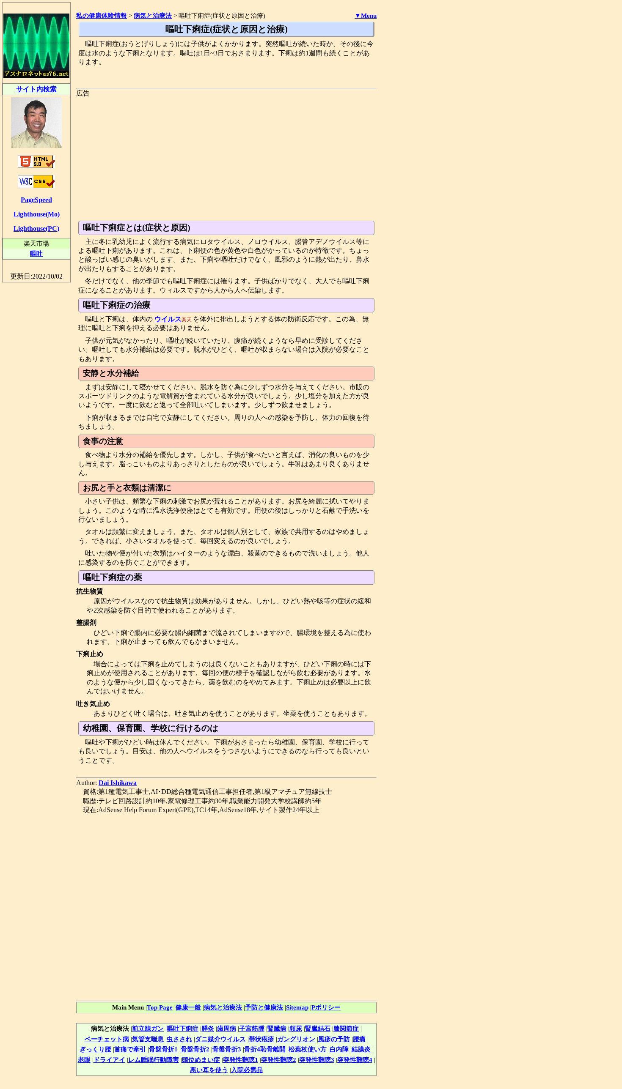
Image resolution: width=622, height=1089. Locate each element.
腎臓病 (276, 1028)
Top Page (160, 1007)
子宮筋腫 (251, 1028)
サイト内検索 (36, 89)
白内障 (339, 1049)
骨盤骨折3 (226, 1049)
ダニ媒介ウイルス (220, 1038)
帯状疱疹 (261, 1038)
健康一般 (188, 1007)
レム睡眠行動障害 (153, 1059)
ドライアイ (109, 1059)
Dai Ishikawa (118, 783)
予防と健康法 (264, 1007)
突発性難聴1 (240, 1059)
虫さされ (179, 1038)
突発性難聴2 (278, 1059)
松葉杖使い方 (308, 1049)
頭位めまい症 (201, 1059)
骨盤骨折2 (195, 1049)
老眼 (84, 1059)
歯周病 (226, 1028)
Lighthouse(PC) (36, 228)
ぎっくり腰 (95, 1049)
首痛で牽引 (130, 1049)
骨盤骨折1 (163, 1049)
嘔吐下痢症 (182, 1028)
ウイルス (168, 319)
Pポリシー (326, 1007)
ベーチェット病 (107, 1038)
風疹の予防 (334, 1038)
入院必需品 (247, 1069)
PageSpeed (36, 200)
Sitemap (297, 1007)
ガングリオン (296, 1038)
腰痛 (359, 1038)
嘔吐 (36, 253)
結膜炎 (361, 1049)
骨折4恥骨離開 (265, 1049)
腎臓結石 (317, 1028)
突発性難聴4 (354, 1059)
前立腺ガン (148, 1028)
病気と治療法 (223, 1007)
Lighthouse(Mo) (37, 214)
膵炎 (207, 1028)
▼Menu (366, 15)
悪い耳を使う (209, 1069)
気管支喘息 (148, 1038)
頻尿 (295, 1028)
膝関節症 (346, 1028)
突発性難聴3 (316, 1059)
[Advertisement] (226, 157)
